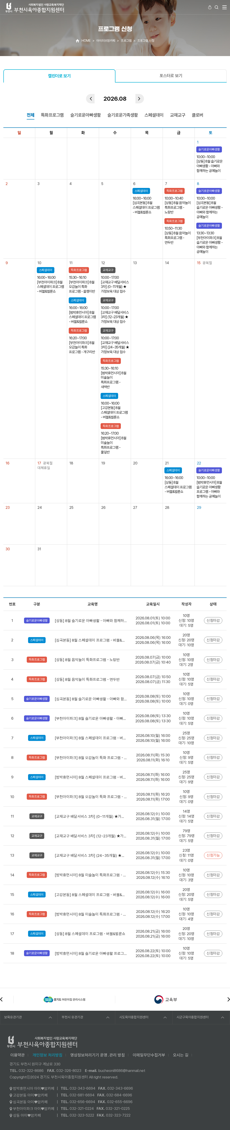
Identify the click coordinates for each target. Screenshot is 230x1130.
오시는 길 (180, 1055)
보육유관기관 (13, 1017)
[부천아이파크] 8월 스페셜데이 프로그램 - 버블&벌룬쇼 (91, 738)
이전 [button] (1, 999)
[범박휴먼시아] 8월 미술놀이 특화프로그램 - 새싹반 (91, 875)
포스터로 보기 (170, 75)
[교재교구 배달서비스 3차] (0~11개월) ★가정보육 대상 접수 (91, 816)
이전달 (90, 98)
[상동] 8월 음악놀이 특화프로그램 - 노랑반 (87, 660)
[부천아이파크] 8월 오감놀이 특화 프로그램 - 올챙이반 (91, 758)
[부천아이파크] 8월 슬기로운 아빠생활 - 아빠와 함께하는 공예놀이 (91, 718)
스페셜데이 (154, 115)
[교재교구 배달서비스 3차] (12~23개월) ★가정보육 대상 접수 (91, 836)
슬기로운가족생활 (122, 115)
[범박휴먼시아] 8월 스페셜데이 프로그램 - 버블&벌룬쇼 (91, 777)
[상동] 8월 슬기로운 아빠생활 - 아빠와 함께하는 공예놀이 (91, 620)
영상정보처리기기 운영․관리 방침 (97, 1055)
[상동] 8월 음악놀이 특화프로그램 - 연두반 (87, 679)
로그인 (209, 7)
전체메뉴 (224, 7)
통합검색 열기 (216, 7)
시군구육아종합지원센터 (193, 1017)
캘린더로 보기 (59, 75)
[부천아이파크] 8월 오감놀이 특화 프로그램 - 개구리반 (91, 797)
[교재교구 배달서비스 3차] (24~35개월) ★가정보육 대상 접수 (91, 855)
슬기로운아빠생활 (85, 115)
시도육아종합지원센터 (133, 1017)
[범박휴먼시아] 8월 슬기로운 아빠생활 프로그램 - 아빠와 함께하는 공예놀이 (91, 953)
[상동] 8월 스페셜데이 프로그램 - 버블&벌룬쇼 (90, 934)
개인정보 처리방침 (47, 1055)
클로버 (197, 115)
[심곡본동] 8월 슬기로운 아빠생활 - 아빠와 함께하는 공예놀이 (91, 699)
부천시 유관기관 (72, 1017)
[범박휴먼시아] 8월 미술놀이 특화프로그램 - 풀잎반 (91, 914)
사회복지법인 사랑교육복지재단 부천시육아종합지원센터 (34, 7)
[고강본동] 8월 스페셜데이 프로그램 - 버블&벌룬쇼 (91, 895)
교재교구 (177, 115)
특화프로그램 (52, 115)
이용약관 (17, 1055)
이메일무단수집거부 (149, 1055)
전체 (30, 115)
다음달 (139, 98)
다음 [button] (229, 999)
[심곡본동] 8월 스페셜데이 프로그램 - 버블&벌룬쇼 (91, 640)
